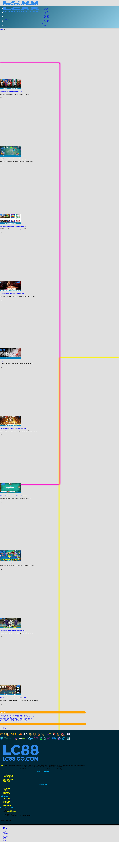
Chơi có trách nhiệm (8, 779)
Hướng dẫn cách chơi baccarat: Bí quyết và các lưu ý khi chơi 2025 (13, 697)
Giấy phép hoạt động (8, 775)
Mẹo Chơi (46, 20)
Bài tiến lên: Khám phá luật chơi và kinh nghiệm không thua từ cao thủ (13, 495)
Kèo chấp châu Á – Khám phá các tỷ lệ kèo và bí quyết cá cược (12, 630)
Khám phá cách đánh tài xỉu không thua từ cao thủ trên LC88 (12, 293)
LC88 (46, 8)
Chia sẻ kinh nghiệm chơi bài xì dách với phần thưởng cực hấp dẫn (13, 226)
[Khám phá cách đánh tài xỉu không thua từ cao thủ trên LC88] (10, 291)
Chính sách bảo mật (8, 778)
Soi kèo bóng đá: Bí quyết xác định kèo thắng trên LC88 (11, 91)
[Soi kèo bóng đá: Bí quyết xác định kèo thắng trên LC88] (10, 89)
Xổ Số (46, 19)
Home (1, 29)
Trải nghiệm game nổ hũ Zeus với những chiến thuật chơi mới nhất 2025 (14, 428)
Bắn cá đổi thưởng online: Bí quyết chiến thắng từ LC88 (10, 563)
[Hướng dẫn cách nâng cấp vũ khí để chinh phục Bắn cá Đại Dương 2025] (10, 156)
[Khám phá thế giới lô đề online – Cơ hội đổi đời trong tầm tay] (10, 358)
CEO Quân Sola (6, 782)
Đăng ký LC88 (6, 798)
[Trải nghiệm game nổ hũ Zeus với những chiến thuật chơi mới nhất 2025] (10, 425)
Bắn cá (46, 11)
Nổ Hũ (46, 16)
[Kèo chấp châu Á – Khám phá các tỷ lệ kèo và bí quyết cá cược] (10, 627)
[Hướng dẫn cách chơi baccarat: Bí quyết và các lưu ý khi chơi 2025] (10, 695)
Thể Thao (46, 17)
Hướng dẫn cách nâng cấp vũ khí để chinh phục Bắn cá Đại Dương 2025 (14, 158)
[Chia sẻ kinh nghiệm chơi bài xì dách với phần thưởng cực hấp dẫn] (10, 223)
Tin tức (46, 21)
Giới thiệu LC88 (6, 774)
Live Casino (46, 10)
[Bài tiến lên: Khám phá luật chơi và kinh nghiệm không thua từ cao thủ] (10, 493)
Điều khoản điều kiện (8, 776)
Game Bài (46, 15)
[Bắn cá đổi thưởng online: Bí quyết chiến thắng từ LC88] (10, 560)
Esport (46, 13)
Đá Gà (46, 12)
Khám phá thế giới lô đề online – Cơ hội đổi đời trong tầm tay (12, 361)
